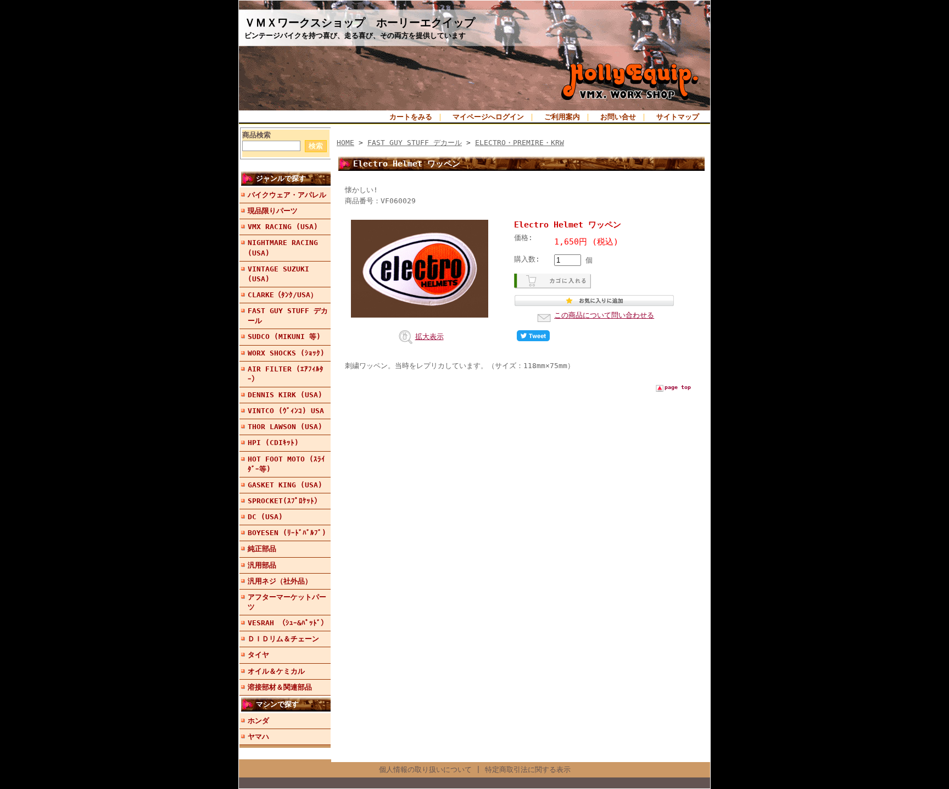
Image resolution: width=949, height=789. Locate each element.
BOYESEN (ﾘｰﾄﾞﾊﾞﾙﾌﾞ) (287, 533)
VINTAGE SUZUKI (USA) (278, 274)
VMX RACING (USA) (283, 227)
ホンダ (258, 720)
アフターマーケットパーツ (287, 602)
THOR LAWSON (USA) (285, 427)
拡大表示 (429, 336)
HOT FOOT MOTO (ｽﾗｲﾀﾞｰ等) (286, 464)
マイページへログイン (488, 117)
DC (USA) (265, 517)
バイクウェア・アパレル (287, 195)
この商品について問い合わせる (604, 315)
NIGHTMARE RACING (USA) (283, 247)
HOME (345, 142)
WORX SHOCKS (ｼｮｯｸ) (286, 353)
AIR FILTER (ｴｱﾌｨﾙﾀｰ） (285, 374)
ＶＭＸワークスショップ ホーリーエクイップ (359, 22)
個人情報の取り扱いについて (425, 769)
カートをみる (410, 117)
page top (678, 387)
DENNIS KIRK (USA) (285, 395)
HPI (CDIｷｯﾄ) (273, 442)
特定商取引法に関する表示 (528, 769)
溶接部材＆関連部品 (280, 687)
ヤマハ (258, 736)
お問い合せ (618, 117)
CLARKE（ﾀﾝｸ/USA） (282, 295)
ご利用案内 (562, 117)
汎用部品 (262, 565)
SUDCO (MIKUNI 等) (284, 336)
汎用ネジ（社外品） (280, 581)
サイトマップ (677, 117)
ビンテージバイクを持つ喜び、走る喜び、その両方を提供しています (355, 35)
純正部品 (262, 548)
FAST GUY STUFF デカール (288, 316)
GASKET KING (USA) (285, 485)
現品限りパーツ (273, 211)
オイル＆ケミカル (276, 671)
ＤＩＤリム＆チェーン (283, 639)
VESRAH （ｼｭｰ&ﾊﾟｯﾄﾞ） (288, 623)
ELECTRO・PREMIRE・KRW (519, 142)
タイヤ (258, 655)
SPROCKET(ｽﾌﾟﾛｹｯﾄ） (284, 501)
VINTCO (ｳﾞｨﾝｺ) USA (286, 411)
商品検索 (256, 135)
